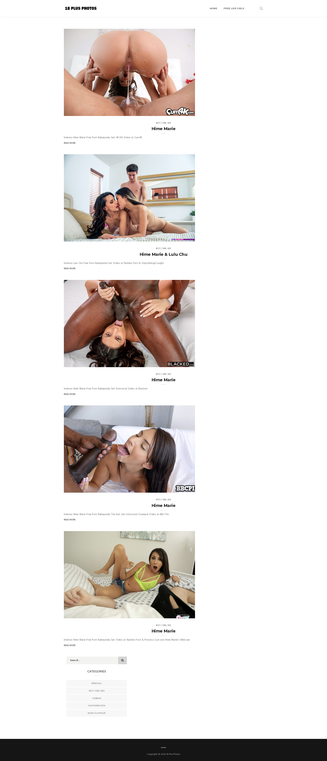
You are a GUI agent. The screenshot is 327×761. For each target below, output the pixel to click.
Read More (70, 143)
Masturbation (96, 705)
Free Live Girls (234, 8)
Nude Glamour (97, 713)
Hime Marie (163, 128)
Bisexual (97, 683)
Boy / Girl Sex (163, 123)
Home (213, 8)
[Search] (261, 8)
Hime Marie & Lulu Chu (163, 254)
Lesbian (96, 698)
